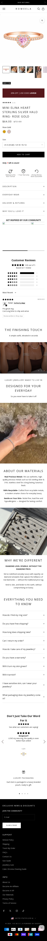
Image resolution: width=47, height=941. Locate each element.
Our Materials (8, 895)
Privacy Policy (8, 899)
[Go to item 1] (6, 69)
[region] (23, 358)
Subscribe (11, 825)
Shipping (6, 844)
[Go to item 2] (14, 69)
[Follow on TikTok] (23, 911)
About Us (6, 882)
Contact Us (7, 856)
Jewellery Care (8, 865)
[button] (13, 273)
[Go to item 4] (30, 69)
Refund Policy (8, 840)
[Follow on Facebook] (4, 911)
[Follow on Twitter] (10, 911)
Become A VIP (8, 890)
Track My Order (9, 848)
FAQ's (5, 852)
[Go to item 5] (38, 72)
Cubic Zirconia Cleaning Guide (14, 869)
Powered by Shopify (32, 923)
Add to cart (23, 154)
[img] (8, 299)
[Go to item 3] (22, 69)
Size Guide (7, 861)
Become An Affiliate (11, 886)
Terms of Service (9, 903)
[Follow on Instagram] (17, 911)
